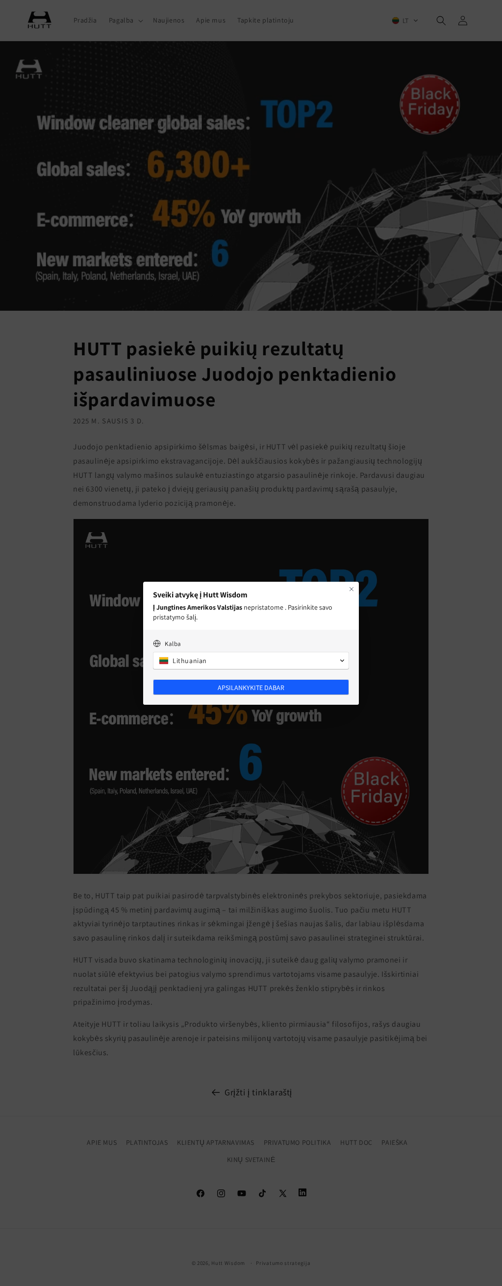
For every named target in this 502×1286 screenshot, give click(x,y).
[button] (251, 660)
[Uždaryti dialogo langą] (351, 589)
